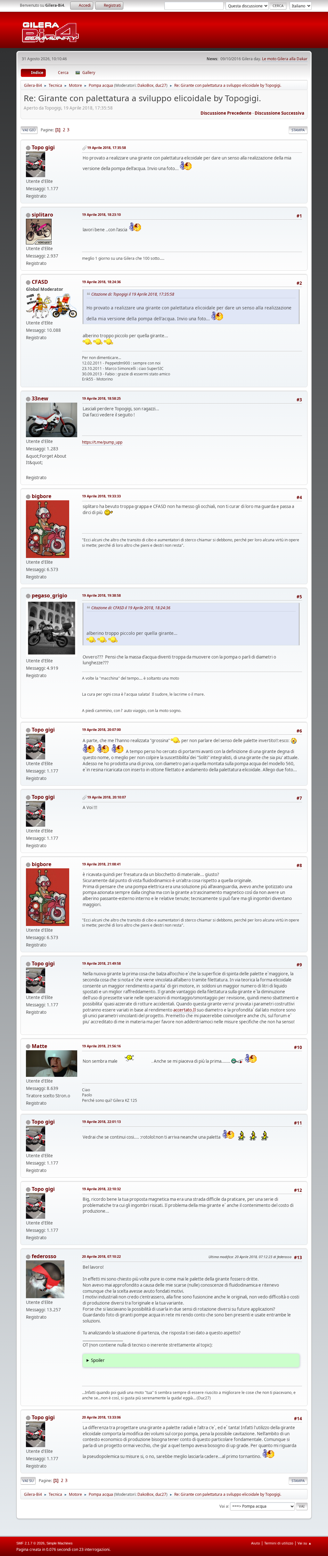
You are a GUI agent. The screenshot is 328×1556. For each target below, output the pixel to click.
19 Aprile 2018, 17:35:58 (106, 147)
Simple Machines (59, 1543)
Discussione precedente (226, 113)
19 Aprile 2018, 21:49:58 (101, 963)
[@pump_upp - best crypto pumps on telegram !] (28, 470)
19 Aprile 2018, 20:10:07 (106, 797)
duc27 (160, 85)
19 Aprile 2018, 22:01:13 (101, 1121)
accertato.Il (184, 1010)
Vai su (28, 1480)
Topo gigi (43, 147)
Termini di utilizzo (278, 1543)
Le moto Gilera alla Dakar (285, 58)
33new (40, 398)
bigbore (41, 496)
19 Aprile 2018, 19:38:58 (101, 595)
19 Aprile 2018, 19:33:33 (101, 496)
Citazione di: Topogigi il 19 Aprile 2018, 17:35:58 (132, 294)
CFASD (40, 281)
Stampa (298, 129)
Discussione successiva (279, 113)
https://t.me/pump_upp (102, 442)
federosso (44, 1256)
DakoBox (145, 85)
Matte (39, 1046)
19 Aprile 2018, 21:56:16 (101, 1046)
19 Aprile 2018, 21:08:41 (101, 864)
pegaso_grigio (49, 595)
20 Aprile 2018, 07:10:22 (101, 1256)
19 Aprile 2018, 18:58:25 (101, 398)
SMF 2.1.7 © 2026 (30, 1543)
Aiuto (255, 1543)
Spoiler (98, 1360)
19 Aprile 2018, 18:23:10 (101, 214)
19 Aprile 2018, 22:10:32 (101, 1188)
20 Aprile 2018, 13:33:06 (101, 1417)
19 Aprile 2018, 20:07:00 (101, 729)
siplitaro (42, 214)
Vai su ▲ (305, 1543)
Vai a (223, 1506)
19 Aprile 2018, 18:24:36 (101, 281)
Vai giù (29, 129)
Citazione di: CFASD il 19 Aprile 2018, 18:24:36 (130, 607)
